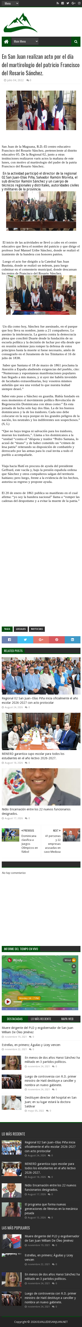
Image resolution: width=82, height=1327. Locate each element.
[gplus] (73, 3)
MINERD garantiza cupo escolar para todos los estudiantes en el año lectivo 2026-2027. (33, 756)
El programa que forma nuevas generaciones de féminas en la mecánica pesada (51, 1209)
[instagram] (78, 3)
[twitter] (68, 3)
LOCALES (21, 629)
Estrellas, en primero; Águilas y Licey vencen (31, 1045)
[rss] (58, 3)
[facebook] (63, 3)
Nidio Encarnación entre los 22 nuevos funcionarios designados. (36, 811)
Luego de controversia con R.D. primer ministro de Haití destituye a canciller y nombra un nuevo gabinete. (50, 1081)
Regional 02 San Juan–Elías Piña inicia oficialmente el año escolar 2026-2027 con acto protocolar (40, 700)
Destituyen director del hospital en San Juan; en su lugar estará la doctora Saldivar (51, 1102)
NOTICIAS (37, 629)
